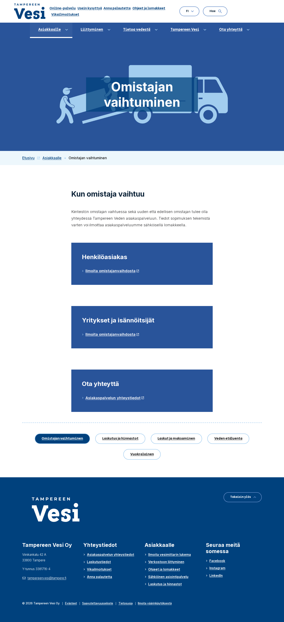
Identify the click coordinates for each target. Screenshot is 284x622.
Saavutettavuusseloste (97, 603)
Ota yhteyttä (230, 29)
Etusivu (32, 158)
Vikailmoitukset (65, 14)
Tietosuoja (126, 603)
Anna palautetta (117, 8)
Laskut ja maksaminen (176, 438)
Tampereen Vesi (184, 29)
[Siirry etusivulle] (31, 11)
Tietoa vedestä (136, 29)
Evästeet (71, 603)
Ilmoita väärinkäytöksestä (155, 603)
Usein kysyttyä (90, 8)
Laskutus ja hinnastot (120, 438)
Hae (213, 11)
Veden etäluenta (228, 438)
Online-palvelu (62, 8)
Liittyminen (92, 29)
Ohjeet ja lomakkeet (148, 8)
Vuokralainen (142, 454)
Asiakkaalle (49, 29)
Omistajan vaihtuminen (62, 438)
